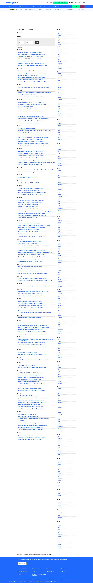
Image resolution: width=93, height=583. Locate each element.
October (59, 89)
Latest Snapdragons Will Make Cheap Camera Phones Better (33, 334)
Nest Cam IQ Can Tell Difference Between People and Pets (32, 65)
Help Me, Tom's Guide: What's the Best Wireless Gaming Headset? (34, 92)
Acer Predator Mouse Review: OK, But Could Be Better (31, 102)
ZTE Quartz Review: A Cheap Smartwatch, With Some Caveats (33, 418)
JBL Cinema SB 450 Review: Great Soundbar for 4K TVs (31, 342)
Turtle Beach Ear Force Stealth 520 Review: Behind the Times (33, 425)
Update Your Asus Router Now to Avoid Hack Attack (30, 310)
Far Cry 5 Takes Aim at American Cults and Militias (30, 111)
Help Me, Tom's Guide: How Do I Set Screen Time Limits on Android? (34, 359)
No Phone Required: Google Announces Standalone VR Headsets (34, 225)
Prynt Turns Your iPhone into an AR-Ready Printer (30, 164)
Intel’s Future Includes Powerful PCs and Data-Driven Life (32, 81)
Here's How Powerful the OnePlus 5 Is (27, 268)
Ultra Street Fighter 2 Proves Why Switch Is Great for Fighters (33, 143)
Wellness (44, 6)
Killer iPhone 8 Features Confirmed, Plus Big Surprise (31, 234)
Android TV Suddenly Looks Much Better (28, 206)
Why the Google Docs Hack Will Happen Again (29, 379)
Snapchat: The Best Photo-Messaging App (28, 132)
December (60, 68)
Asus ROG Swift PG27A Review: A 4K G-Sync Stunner (31, 372)
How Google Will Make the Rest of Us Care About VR (31, 200)
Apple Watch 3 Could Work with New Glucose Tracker (31, 194)
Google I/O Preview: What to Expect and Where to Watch (32, 236)
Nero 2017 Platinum (22, 420)
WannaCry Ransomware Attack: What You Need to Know (32, 192)
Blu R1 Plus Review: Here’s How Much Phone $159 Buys (31, 390)
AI (40, 6)
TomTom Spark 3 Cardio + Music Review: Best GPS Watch (32, 104)
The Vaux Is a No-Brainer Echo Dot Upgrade (28, 271)
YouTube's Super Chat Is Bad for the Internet (29, 223)
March (59, 35)
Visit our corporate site (61, 559)
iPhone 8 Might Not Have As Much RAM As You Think (31, 406)
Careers (33, 571)
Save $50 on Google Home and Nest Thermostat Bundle (31, 73)
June (59, 40)
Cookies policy (64, 568)
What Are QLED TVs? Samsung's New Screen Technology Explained (34, 286)
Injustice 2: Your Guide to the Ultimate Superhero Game (31, 250)
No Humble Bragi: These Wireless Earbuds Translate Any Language (34, 211)
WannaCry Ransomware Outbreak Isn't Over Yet (30, 266)
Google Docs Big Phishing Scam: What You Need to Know (32, 383)
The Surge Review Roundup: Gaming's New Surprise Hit (31, 256)
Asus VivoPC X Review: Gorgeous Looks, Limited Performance (33, 118)
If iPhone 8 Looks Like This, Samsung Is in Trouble (30, 259)
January (59, 31)
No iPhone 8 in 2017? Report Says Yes (27, 414)
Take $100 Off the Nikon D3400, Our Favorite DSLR (30, 153)
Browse (64, 6)
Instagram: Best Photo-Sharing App (26, 128)
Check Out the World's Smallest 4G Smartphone (30, 404)
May (59, 56)
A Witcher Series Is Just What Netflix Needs (28, 229)
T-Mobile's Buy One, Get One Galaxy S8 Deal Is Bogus (31, 296)
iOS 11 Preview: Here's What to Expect (27, 70)
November (60, 66)
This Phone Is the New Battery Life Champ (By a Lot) (31, 323)
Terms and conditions (22, 568)
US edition (36, 581)
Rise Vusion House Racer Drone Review (27, 109)
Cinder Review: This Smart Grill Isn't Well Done (29, 182)
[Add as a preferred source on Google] (22, 563)
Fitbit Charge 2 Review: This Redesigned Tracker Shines (31, 423)
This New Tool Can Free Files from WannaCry (29, 190)
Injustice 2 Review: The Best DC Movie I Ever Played (30, 261)
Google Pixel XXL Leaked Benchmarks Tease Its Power (31, 213)
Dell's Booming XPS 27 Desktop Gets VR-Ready (29, 59)
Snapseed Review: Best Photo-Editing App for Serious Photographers (35, 130)
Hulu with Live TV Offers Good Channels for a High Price (32, 402)
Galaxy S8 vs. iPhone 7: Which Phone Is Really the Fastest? (32, 215)
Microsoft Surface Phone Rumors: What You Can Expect (31, 347)
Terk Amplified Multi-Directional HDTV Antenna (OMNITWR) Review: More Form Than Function (36, 340)
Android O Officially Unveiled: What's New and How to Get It (32, 151)
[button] (85, 2)
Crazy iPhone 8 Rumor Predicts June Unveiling (29, 388)
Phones (14, 6)
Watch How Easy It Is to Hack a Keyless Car (28, 381)
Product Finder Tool (59, 9)
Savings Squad (76, 6)
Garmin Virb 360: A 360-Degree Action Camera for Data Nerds (33, 146)
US (51, 554)
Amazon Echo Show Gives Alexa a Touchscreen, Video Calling (33, 327)
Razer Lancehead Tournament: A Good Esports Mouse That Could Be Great (36, 169)
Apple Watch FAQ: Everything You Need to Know (30, 435)
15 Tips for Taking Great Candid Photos (27, 352)
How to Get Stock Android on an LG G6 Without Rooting (31, 97)
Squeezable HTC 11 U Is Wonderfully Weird (28, 248)
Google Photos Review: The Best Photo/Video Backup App (32, 135)
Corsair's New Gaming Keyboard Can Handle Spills (30, 79)
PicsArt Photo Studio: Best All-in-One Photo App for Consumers (33, 137)
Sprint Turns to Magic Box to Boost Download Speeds (31, 400)
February (60, 33)
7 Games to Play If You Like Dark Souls (27, 94)
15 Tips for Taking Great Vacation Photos (28, 177)
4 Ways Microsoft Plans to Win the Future (28, 243)
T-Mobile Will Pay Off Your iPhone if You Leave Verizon (31, 141)
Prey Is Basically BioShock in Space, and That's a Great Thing (33, 291)
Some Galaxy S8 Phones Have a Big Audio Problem (30, 303)
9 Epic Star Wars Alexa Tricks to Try (26, 386)
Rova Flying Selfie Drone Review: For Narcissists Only (31, 116)
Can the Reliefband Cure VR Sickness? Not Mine (30, 301)
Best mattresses (70, 9)
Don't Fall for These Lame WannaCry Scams (29, 123)
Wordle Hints (48, 9)
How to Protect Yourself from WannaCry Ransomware (31, 188)
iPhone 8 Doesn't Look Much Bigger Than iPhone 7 (30, 172)
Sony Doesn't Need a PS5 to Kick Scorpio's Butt (29, 439)
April (59, 37)
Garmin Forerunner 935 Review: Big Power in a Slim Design (32, 325)
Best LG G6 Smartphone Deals (25, 106)
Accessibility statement (22, 571)
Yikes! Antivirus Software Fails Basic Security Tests (30, 427)
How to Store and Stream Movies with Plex (28, 416)
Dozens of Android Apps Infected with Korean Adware (31, 77)
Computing (35, 6)
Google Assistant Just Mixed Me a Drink (27, 217)
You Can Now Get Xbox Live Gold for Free (28, 204)
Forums (82, 6)
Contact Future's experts (37, 568)
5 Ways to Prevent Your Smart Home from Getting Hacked (32, 278)
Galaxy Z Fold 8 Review (30, 9)
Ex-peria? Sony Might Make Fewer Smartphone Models (31, 120)
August (59, 44)
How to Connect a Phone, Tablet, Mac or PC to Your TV (31, 305)
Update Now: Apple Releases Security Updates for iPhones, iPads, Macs (35, 252)
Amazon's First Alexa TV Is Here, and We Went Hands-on (32, 254)
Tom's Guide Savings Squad (84, 9)
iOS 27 (40, 9)
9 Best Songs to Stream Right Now (26, 365)
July (59, 42)
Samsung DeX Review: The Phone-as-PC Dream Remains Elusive (34, 246)
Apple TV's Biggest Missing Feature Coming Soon (30, 293)
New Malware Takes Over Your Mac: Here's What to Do (31, 344)
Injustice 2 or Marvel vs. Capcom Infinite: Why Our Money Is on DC (34, 398)
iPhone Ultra (19, 9)
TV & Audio (20, 6)
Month (27, 40)
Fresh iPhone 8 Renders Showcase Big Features (30, 375)
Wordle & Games (57, 6)
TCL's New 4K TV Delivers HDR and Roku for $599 (30, 307)
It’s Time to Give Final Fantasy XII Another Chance (30, 241)
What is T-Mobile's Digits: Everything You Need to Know (31, 54)
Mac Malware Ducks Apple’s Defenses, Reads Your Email (32, 437)
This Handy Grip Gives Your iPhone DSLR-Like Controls (31, 231)
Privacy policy (49, 568)
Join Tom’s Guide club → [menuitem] (60, 2)
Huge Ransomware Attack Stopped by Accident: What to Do (32, 273)
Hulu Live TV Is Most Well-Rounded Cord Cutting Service (32, 367)
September (60, 63)
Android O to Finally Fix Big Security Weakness (29, 317)
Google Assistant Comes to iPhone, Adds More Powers (31, 227)
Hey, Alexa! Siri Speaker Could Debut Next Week (30, 52)
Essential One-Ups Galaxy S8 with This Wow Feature (31, 63)
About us (63, 571)
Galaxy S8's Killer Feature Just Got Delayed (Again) (30, 56)
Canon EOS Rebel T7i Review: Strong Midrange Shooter (31, 377)
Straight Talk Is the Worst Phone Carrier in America (30, 329)
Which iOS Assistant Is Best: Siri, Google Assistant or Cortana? (33, 87)
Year (20, 40)
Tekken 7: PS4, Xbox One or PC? (26, 61)
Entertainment (28, 6)
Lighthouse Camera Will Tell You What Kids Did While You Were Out (34, 312)
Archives (19, 574)
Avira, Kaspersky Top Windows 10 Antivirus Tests (30, 139)
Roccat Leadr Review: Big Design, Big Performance (30, 157)
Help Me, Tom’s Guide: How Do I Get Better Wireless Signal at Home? (35, 280)
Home (50, 6)
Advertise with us (50, 571)
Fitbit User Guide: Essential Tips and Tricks (28, 395)
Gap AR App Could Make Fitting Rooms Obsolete (30, 209)
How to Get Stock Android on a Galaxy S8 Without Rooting (32, 354)
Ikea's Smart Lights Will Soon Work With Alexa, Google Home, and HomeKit (36, 162)
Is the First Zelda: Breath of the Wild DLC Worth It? (30, 429)
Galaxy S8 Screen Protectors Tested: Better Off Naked (31, 408)
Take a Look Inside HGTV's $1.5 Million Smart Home (30, 75)
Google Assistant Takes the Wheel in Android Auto (30, 202)
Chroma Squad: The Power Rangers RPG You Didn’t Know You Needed (35, 160)
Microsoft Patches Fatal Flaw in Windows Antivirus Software (33, 331)
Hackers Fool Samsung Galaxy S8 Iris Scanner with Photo (32, 155)
